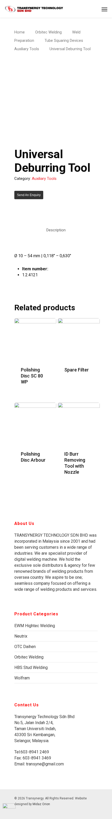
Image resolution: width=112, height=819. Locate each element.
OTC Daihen (25, 646)
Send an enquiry (29, 195)
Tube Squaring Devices (64, 40)
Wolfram (22, 677)
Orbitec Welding (48, 32)
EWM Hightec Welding (34, 625)
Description (56, 230)
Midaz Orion (41, 804)
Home (19, 32)
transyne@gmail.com (44, 763)
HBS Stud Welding (31, 667)
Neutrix (20, 636)
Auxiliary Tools (26, 49)
